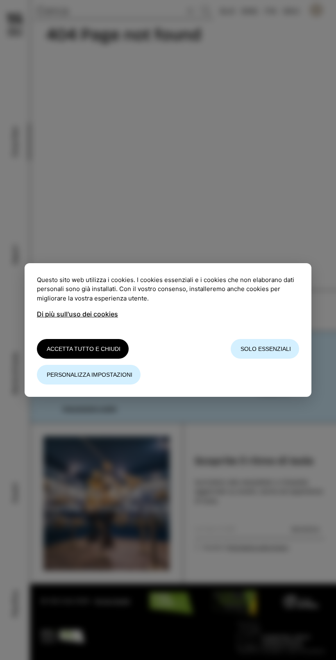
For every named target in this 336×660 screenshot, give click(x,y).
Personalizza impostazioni (89, 374)
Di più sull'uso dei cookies (77, 314)
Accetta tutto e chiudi (83, 349)
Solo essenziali (266, 349)
